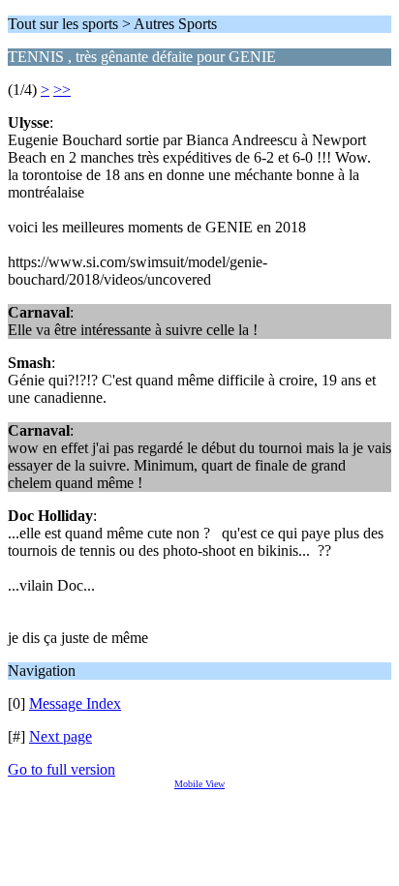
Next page (60, 736)
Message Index (75, 703)
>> (62, 89)
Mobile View (199, 784)
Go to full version (61, 769)
